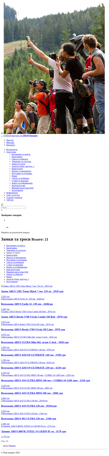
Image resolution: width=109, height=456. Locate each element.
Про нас (10, 140)
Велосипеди (11, 149)
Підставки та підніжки (22, 173)
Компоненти (12, 193)
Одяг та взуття (13, 195)
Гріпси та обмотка (20, 159)
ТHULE (10, 200)
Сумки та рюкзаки (20, 181)
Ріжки (14, 176)
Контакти (10, 145)
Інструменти (17, 190)
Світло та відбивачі (20, 178)
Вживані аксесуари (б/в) (23, 188)
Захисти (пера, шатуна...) (23, 166)
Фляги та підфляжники (22, 183)
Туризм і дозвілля (14, 197)
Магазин (10, 142)
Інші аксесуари (18, 185)
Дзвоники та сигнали (21, 161)
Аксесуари (11, 152)
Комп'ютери (17, 169)
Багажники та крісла (21, 154)
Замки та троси (18, 164)
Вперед (12, 446)
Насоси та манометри (21, 171)
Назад (6, 446)
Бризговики (17, 157)
